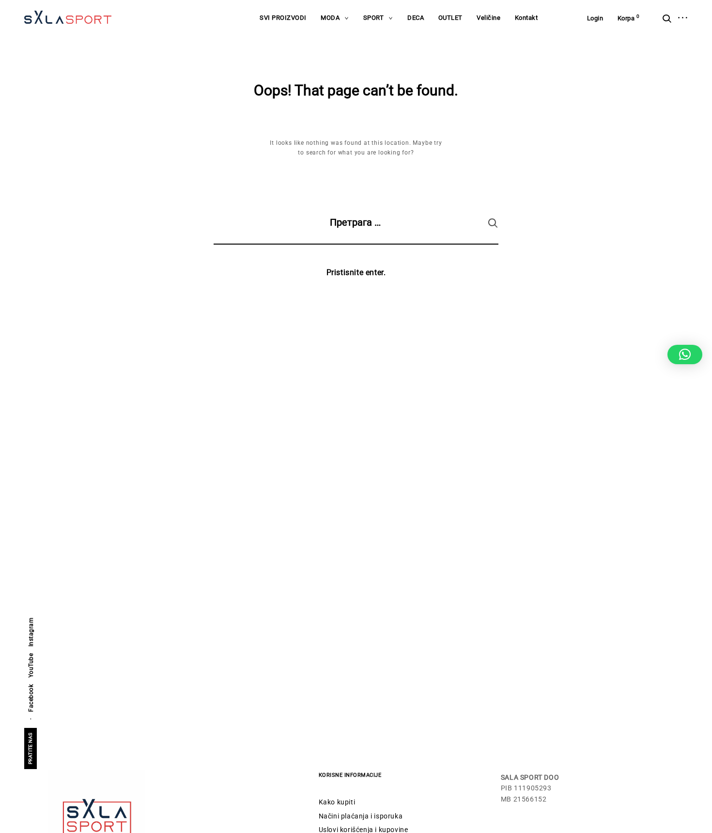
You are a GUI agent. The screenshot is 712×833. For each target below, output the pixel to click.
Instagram (31, 632)
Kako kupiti (337, 802)
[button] (684, 354)
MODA (330, 17)
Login (595, 18)
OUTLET (450, 17)
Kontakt (526, 17)
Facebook (31, 698)
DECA (415, 17)
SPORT (373, 17)
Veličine (488, 17)
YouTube (31, 665)
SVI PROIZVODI (283, 17)
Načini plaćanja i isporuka (361, 816)
